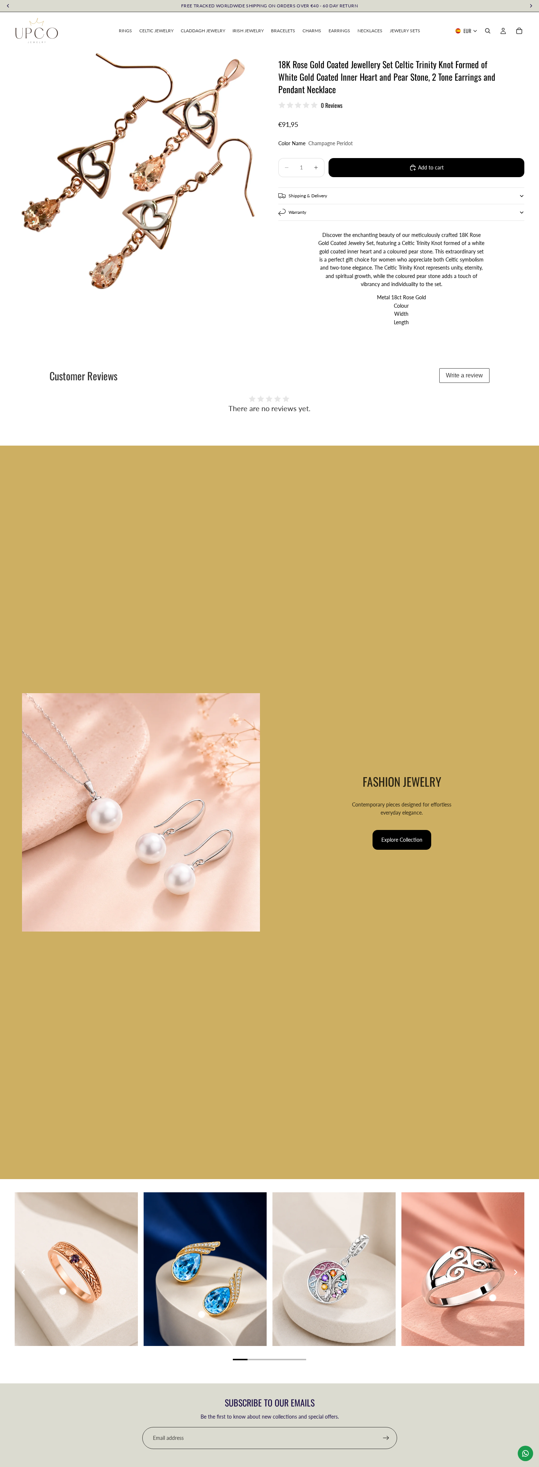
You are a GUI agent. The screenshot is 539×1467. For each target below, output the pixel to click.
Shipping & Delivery (308, 195)
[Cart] (519, 31)
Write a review (464, 375)
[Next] (515, 1272)
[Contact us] (525, 1453)
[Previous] (23, 1272)
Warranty (297, 212)
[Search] (488, 31)
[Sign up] (386, 1438)
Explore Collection (401, 840)
